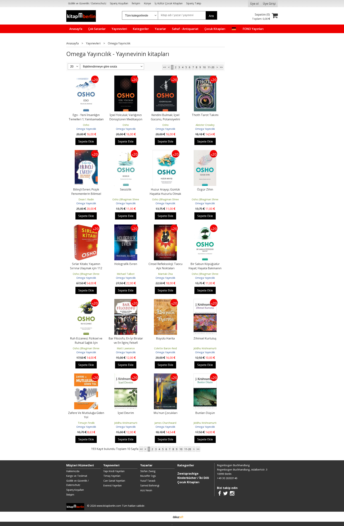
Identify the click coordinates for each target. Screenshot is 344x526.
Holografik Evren (125, 264)
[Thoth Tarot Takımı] (205, 78)
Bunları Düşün (205, 413)
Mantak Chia (165, 274)
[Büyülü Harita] (165, 301)
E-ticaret (166, 517)
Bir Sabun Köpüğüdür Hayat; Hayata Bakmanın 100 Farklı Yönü (204, 268)
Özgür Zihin (205, 189)
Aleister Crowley (205, 125)
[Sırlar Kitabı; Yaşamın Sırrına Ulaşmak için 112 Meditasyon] (86, 227)
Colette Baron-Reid (165, 348)
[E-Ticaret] (178, 517)
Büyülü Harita (165, 338)
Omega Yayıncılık (86, 129)
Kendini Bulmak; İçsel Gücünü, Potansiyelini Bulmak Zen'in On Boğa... (165, 119)
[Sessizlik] (125, 152)
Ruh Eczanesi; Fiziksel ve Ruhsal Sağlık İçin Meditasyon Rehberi (86, 342)
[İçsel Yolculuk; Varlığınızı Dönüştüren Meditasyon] (125, 78)
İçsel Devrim (126, 413)
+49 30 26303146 (227, 478)
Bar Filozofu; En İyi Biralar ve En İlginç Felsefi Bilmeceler (126, 342)
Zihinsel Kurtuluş (205, 338)
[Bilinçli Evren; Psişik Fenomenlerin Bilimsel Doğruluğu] (86, 152)
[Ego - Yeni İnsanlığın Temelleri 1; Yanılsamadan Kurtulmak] (86, 78)
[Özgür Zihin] (205, 152)
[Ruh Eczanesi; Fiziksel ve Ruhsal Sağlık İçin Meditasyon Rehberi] (86, 301)
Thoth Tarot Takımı (205, 115)
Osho (86, 125)
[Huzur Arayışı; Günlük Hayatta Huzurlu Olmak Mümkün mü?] (165, 152)
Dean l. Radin (86, 199)
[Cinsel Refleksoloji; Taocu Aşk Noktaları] (165, 227)
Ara (211, 16)
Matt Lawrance (126, 348)
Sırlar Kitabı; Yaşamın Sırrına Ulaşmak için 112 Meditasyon (86, 268)
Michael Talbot (126, 274)
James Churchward (165, 422)
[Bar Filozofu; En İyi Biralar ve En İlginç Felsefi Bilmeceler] (125, 301)
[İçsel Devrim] (125, 376)
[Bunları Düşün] (205, 376)
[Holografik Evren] (125, 227)
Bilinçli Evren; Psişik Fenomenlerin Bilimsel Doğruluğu (86, 193)
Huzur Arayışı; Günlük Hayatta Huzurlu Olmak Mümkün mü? (165, 193)
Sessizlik (125, 189)
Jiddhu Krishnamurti (205, 348)
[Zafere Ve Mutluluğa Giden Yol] (86, 376)
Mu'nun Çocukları (165, 413)
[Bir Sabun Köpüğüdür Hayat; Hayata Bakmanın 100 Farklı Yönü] (205, 227)
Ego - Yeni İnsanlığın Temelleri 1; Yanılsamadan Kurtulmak (86, 119)
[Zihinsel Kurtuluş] (205, 301)
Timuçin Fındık (86, 422)
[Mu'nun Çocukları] (165, 376)
